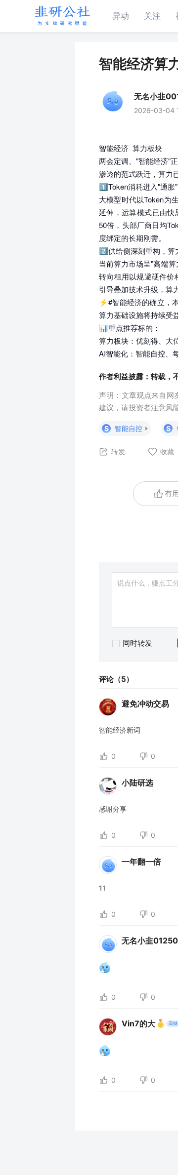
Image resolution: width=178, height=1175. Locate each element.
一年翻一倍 (141, 861)
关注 (152, 16)
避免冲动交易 (145, 703)
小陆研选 (137, 782)
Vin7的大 (138, 1023)
